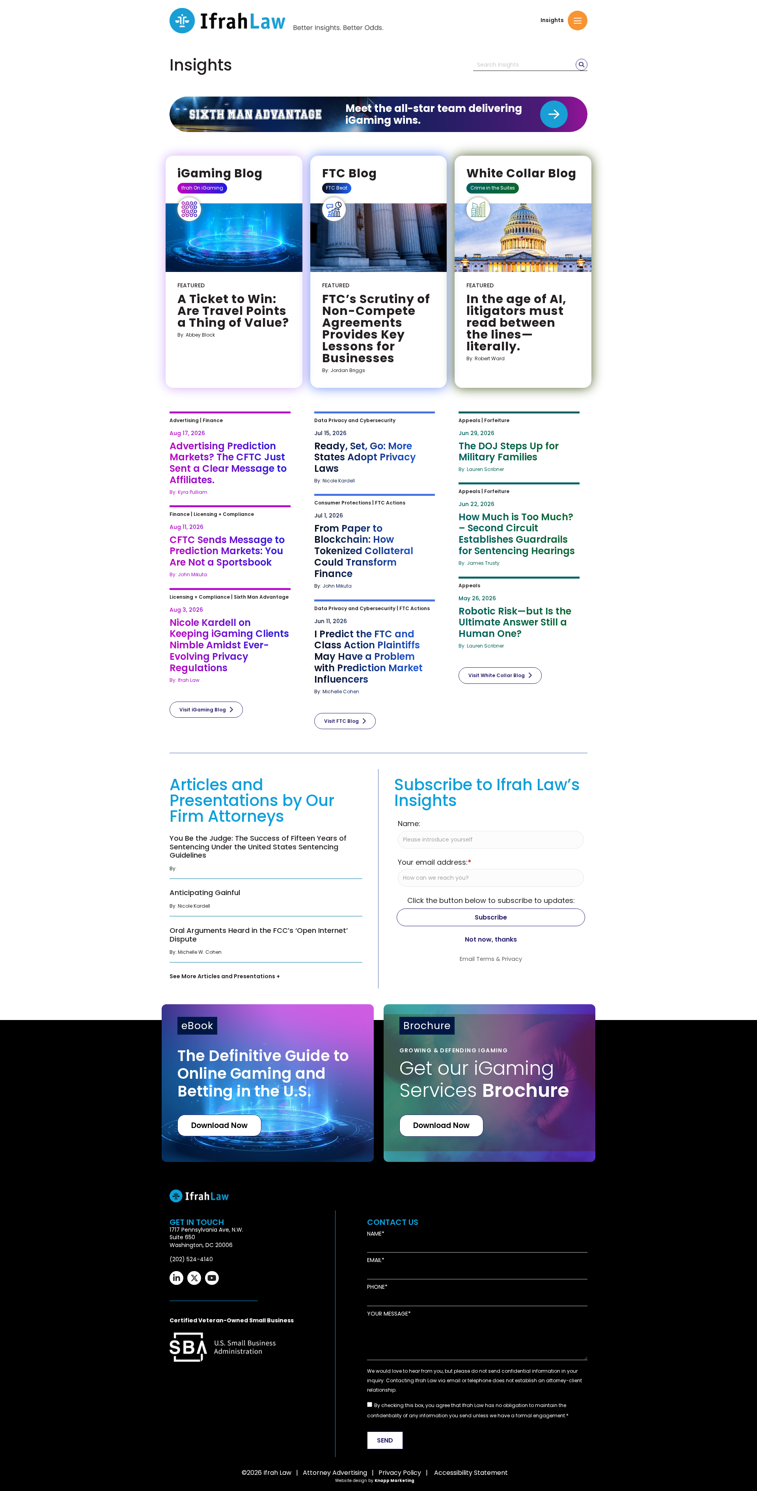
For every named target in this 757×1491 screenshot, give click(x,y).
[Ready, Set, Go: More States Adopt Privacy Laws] (378, 448)
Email (374, 1260)
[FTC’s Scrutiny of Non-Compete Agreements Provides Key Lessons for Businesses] (378, 328)
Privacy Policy (399, 1472)
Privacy (512, 959)
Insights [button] (552, 20)
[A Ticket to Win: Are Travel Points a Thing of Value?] (234, 310)
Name (374, 1234)
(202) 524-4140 (191, 1259)
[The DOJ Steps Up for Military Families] (523, 443)
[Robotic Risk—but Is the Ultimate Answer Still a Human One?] (523, 614)
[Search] (581, 65)
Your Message (387, 1314)
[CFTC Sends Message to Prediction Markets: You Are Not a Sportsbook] (234, 542)
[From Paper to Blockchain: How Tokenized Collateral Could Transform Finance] (378, 542)
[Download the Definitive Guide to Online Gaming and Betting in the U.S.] (268, 1083)
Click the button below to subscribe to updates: (491, 900)
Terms (485, 959)
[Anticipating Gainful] (266, 901)
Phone (376, 1287)
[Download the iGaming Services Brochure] (490, 1083)
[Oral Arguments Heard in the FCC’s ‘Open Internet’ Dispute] (266, 943)
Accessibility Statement (471, 1472)
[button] (577, 20)
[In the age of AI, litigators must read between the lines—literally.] (523, 322)
